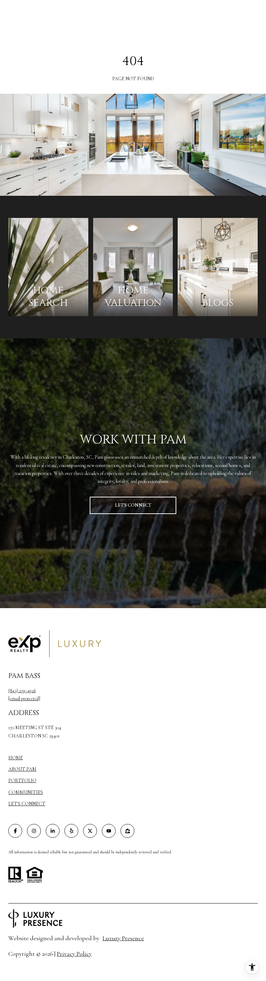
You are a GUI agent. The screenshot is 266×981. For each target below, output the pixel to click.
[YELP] (71, 831)
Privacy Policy (74, 953)
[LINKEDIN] (53, 831)
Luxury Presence (123, 938)
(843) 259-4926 (22, 691)
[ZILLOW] (127, 831)
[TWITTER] (90, 831)
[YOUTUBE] (109, 831)
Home (15, 758)
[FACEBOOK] (15, 831)
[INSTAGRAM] (34, 831)
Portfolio (22, 780)
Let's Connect (26, 804)
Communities (25, 792)
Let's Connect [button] (133, 505)
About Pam (22, 769)
